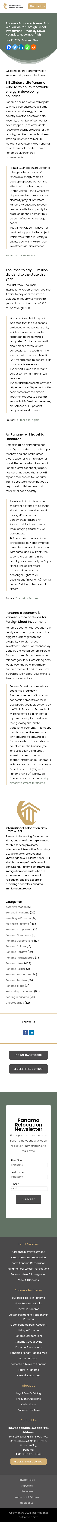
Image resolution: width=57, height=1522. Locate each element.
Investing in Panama (18, 918)
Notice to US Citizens (27, 1497)
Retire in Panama (28, 1370)
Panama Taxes (28, 1358)
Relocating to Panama (19, 991)
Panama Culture (16, 946)
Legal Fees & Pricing (28, 1393)
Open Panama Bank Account (28, 1325)
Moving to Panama (17, 924)
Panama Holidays (16, 952)
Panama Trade (15, 986)
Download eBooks (29, 1055)
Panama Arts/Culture (19, 929)
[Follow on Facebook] (25, 1032)
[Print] (33, 47)
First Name (17, 1160)
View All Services (28, 1280)
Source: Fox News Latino (20, 255)
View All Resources (28, 1375)
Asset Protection (16, 907)
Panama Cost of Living (28, 1342)
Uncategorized (15, 1003)
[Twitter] (15, 47)
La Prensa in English (27, 420)
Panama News (31, 40)
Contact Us (37, 6)
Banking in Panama (17, 912)
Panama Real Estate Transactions (28, 1269)
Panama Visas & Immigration (28, 1274)
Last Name (17, 1172)
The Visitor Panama (27, 598)
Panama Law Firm (29, 1410)
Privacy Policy (27, 1480)
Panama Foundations (28, 1347)
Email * (15, 1184)
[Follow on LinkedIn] (31, 1032)
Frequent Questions (28, 1399)
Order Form (28, 1404)
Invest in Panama (28, 1309)
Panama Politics (15, 969)
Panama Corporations (19, 941)
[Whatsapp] (27, 47)
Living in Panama (28, 1330)
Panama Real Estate (18, 974)
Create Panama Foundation (28, 1257)
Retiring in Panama (17, 997)
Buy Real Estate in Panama (28, 1298)
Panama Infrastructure (20, 958)
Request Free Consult (29, 1069)
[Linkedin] (21, 47)
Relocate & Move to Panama (28, 1364)
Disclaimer (27, 1491)
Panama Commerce (18, 935)
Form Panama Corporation (28, 1263)
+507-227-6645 (31, 1454)
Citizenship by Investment (28, 1252)
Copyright (27, 1485)
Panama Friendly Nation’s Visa (28, 1353)
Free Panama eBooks (28, 1303)
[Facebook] (9, 47)
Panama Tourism (16, 980)
